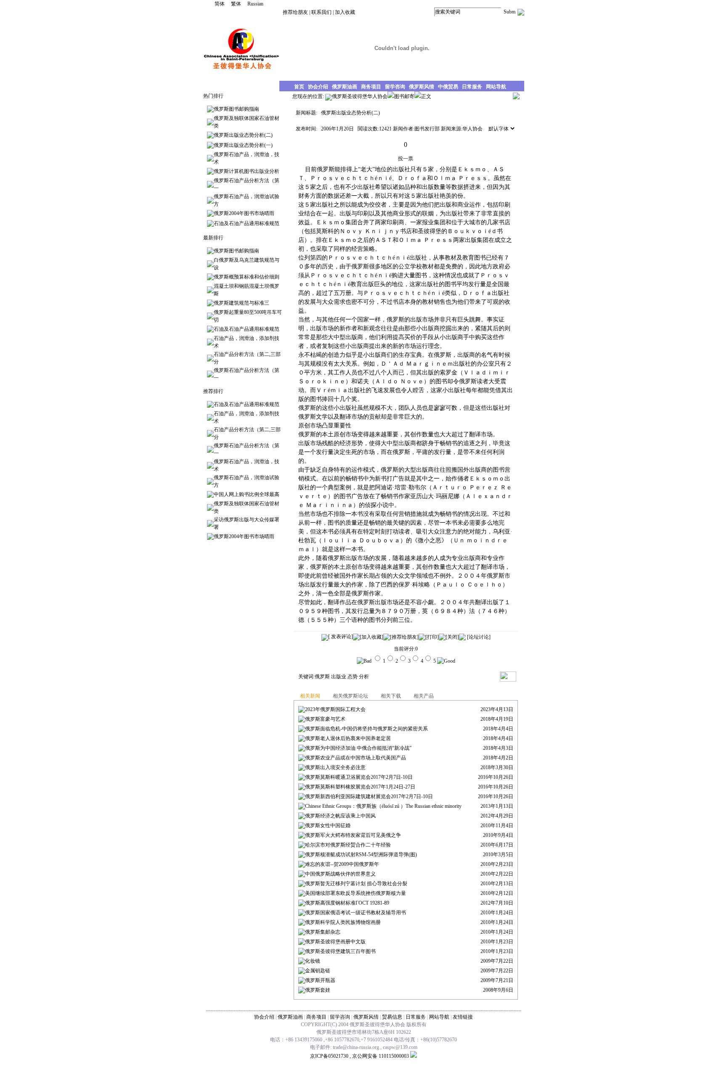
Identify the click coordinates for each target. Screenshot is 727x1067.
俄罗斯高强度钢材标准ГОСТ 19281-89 (347, 903)
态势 (353, 676)
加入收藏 (345, 12)
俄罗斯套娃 (317, 990)
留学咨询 (340, 1017)
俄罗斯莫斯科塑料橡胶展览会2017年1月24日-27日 (360, 787)
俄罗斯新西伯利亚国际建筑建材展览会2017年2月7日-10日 (369, 796)
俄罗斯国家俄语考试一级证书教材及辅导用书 (355, 913)
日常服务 (416, 1017)
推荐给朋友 (295, 12)
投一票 (405, 159)
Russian (255, 4)
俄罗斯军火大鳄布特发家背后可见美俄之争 (353, 835)
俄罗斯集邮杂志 (322, 932)
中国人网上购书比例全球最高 (246, 494)
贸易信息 (392, 1017)
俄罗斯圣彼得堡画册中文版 (335, 942)
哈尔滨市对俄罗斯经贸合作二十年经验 (348, 845)
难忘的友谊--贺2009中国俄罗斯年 (342, 864)
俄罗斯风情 (366, 1017)
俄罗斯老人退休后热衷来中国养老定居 (348, 738)
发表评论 (340, 637)
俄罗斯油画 (290, 1017)
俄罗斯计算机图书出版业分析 (246, 171)
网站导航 (439, 1017)
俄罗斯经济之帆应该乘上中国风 (340, 816)
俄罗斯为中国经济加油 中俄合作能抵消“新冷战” (358, 748)
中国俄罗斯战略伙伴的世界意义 (340, 874)
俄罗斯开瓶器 (320, 980)
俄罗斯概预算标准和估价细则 (246, 277)
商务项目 (316, 1017)
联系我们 (321, 12)
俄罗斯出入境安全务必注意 (335, 767)
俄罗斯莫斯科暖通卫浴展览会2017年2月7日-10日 (359, 777)
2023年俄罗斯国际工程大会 (335, 709)
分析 (364, 676)
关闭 (452, 637)
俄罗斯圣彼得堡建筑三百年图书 (340, 951)
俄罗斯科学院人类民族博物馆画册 (343, 922)
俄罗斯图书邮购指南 (236, 109)
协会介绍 (264, 1017)
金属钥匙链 (317, 971)
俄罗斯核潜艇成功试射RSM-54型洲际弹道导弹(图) (361, 854)
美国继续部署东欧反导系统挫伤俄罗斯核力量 (355, 893)
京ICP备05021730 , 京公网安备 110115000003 (359, 1056)
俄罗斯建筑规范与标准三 (241, 303)
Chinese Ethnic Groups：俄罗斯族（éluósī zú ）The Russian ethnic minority (383, 806)
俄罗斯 (322, 676)
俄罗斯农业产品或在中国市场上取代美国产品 (355, 758)
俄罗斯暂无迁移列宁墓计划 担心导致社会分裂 (356, 884)
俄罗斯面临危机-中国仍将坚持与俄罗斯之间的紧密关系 (366, 729)
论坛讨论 (479, 637)
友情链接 (463, 1017)
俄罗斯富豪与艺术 (325, 719)
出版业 (338, 676)
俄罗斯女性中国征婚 (327, 825)
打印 (432, 637)
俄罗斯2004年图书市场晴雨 (244, 213)
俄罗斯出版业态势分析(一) (243, 145)
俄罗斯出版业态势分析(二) (243, 135)
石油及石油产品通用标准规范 (246, 223)
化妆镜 (312, 961)
